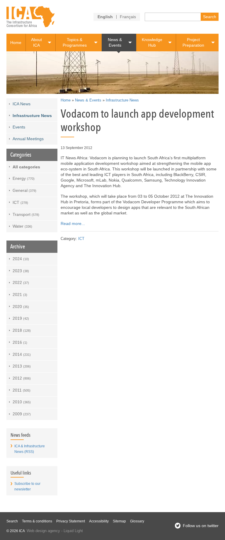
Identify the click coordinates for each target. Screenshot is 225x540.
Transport (26, 214)
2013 (22, 366)
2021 (20, 294)
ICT (81, 239)
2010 (22, 402)
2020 (21, 306)
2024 (21, 258)
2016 (20, 342)
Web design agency (43, 531)
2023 (21, 270)
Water (22, 226)
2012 (22, 378)
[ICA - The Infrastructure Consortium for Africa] (30, 17)
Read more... (73, 223)
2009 (22, 414)
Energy (24, 178)
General (24, 190)
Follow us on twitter (201, 525)
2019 (21, 318)
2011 (21, 390)
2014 (22, 354)
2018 (22, 330)
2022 (21, 282)
